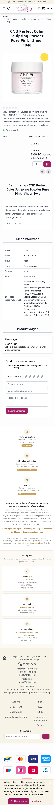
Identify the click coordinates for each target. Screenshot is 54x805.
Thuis (5, 16)
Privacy (40, 725)
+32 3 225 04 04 (23, 543)
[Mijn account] (39, 8)
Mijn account (16, 706)
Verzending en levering (16, 717)
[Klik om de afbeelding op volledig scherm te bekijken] (27, 77)
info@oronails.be (28, 671)
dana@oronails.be (36, 543)
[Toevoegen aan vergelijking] (48, 171)
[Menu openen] (4, 8)
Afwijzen (36, 801)
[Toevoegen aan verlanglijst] (42, 171)
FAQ (40, 706)
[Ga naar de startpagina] (24, 8)
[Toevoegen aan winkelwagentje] (47, 164)
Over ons (15, 701)
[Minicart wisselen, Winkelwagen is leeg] (43, 8)
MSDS (40, 712)
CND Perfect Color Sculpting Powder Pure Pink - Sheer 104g (28, 20)
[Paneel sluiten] (50, 783)
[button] (10, 107)
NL (48, 8)
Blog (40, 701)
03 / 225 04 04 (29, 664)
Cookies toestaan (18, 801)
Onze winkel (16, 712)
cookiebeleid (39, 794)
